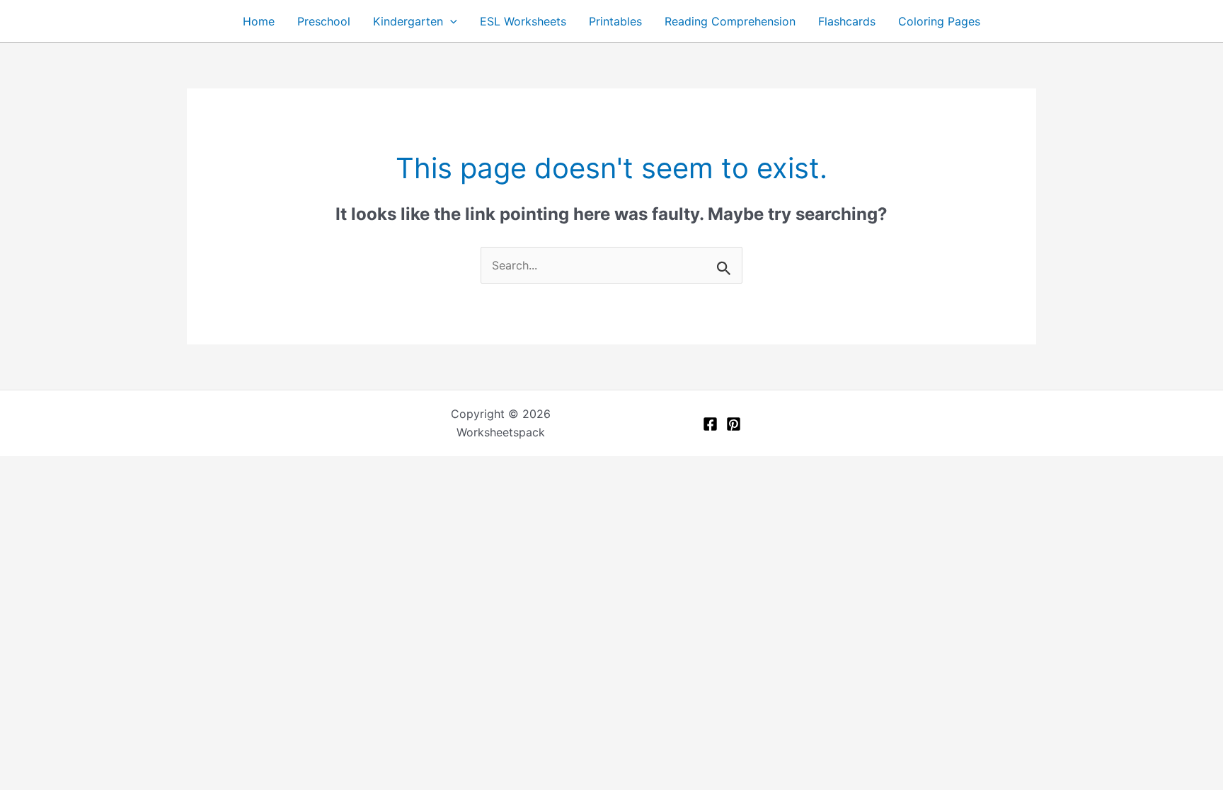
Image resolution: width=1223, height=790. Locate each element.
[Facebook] (710, 424)
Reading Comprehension (730, 21)
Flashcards (846, 21)
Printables (615, 21)
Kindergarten (408, 21)
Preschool (323, 21)
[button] (450, 21)
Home (259, 21)
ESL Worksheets (523, 21)
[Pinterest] (733, 424)
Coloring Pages (939, 21)
